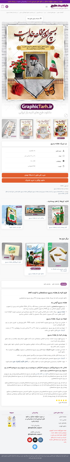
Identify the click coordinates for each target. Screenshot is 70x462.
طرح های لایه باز (51, 12)
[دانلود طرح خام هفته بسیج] (35, 257)
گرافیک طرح (60, 12)
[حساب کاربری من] (6, 6)
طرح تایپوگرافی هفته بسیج (13, 262)
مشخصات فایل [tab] (55, 284)
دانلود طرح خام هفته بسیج (36, 274)
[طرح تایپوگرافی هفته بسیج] (12, 251)
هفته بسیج (61, 193)
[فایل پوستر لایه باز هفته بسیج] (58, 215)
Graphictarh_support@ (35, 428)
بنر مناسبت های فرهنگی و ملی (27, 12)
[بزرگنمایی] (66, 115)
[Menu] (46, 6)
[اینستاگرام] (40, 439)
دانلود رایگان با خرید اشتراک (35, 180)
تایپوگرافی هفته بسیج (26, 191)
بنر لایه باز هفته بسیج (12, 12)
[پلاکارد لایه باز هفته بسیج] (35, 210)
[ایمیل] (35, 439)
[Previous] (64, 69)
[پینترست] (29, 439)
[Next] (4, 69)
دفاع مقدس (17, 191)
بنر (45, 12)
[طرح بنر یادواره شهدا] (12, 215)
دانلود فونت (62, 426)
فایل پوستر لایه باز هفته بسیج (58, 227)
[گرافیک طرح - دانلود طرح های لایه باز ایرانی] (59, 6)
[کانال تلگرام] (34, 446)
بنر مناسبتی (39, 12)
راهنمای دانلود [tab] (47, 284)
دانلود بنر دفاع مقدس (42, 374)
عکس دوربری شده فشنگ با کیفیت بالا (59, 270)
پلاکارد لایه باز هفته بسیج (36, 218)
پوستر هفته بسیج (37, 191)
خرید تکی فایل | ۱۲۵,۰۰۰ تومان (35, 175)
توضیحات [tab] (63, 284)
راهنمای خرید (62, 423)
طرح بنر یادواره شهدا (15, 227)
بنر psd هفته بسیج (59, 191)
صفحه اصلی (62, 417)
